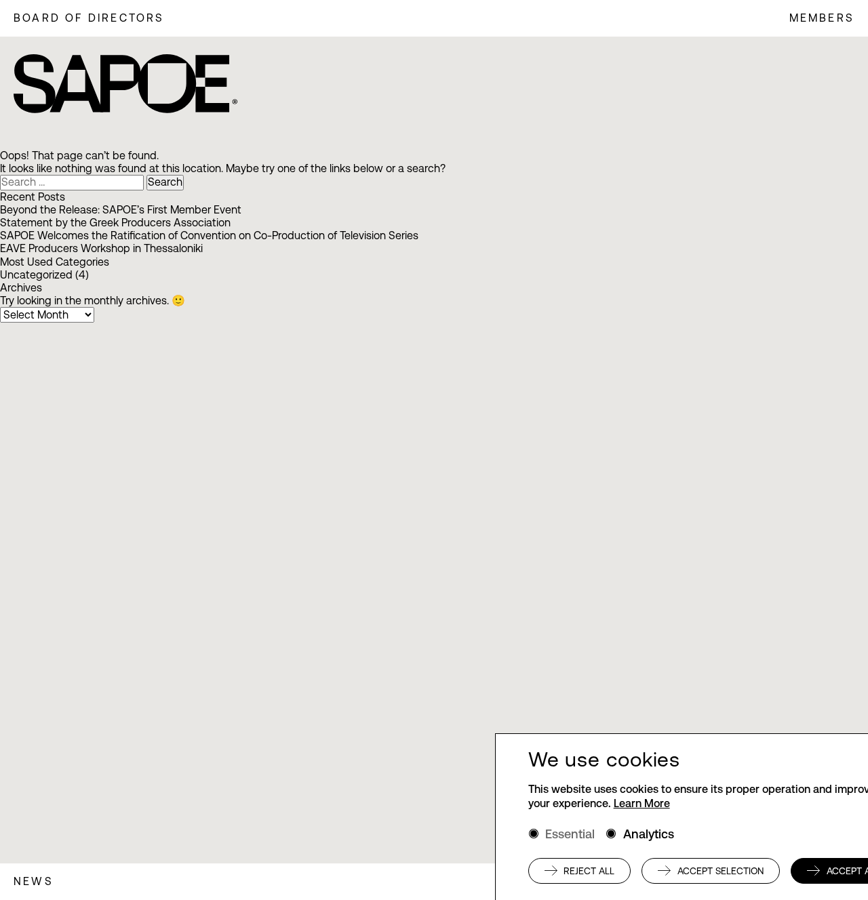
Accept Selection (720, 870)
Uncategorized (36, 274)
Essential (570, 834)
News (34, 881)
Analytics (648, 834)
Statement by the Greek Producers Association (115, 222)
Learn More (642, 803)
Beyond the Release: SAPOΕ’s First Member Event (120, 209)
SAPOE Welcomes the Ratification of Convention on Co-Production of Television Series (209, 235)
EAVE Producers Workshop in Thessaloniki (101, 248)
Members (821, 18)
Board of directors (89, 18)
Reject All (589, 870)
